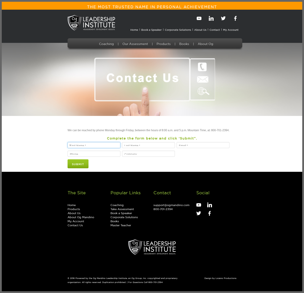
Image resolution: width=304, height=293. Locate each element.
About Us (200, 29)
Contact (215, 29)
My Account (231, 29)
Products (164, 43)
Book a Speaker (151, 29)
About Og (205, 43)
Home (134, 29)
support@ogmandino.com (171, 204)
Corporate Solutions (178, 29)
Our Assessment (135, 43)
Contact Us (75, 225)
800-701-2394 (163, 208)
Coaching (106, 43)
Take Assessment (122, 208)
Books (184, 43)
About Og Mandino (81, 216)
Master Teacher (120, 225)
